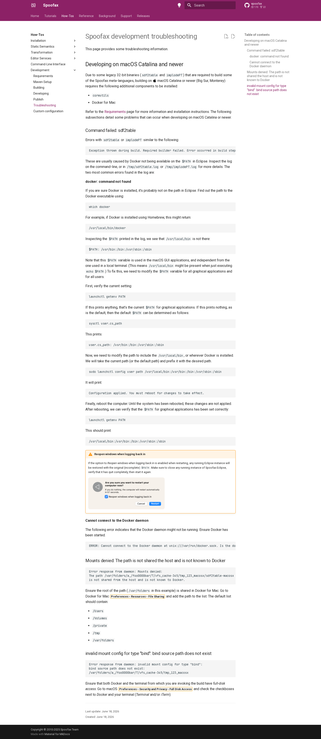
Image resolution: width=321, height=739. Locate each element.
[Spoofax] (33, 5)
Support (126, 16)
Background (107, 16)
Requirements (115, 112)
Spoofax (50, 5)
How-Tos (68, 16)
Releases (143, 16)
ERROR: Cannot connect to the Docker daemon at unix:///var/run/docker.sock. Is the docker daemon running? (162, 546)
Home (35, 16)
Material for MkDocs (57, 734)
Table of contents (257, 34)
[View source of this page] (226, 36)
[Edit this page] (233, 36)
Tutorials (50, 16)
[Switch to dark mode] (179, 5)
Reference (86, 16)
